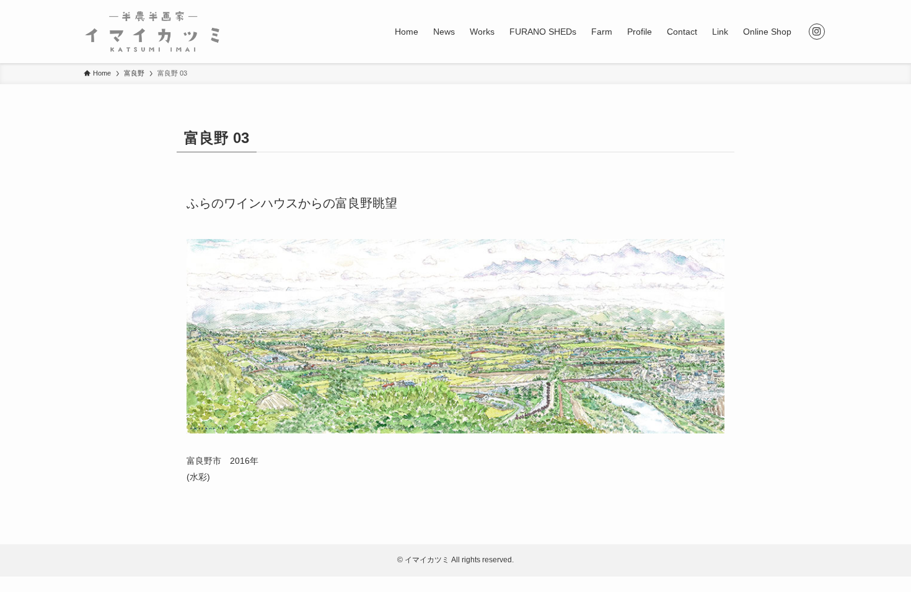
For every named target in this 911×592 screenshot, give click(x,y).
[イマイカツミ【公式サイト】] (152, 31)
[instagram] (817, 32)
